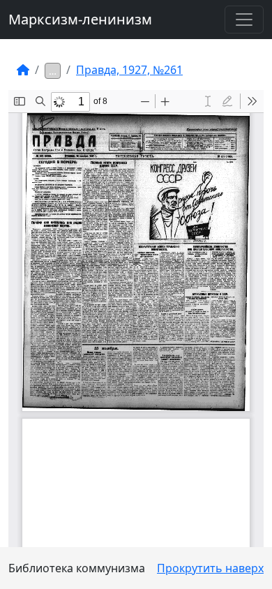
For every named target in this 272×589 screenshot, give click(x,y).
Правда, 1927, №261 (129, 69)
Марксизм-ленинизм (80, 19)
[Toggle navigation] (244, 19)
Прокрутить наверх (210, 568)
